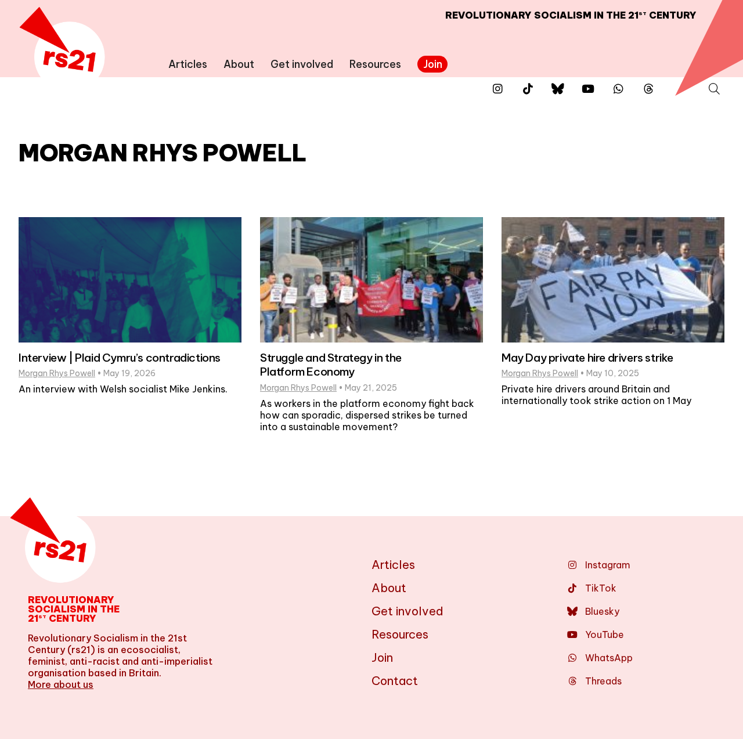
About (238, 64)
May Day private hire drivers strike (587, 358)
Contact (395, 680)
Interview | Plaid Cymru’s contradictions (120, 358)
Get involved (301, 64)
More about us (60, 684)
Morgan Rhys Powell (57, 373)
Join (432, 64)
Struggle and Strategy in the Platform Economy (331, 364)
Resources (375, 64)
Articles (187, 64)
